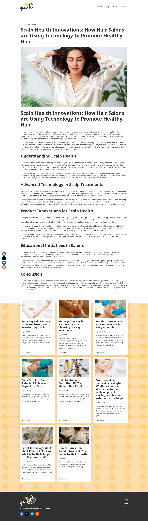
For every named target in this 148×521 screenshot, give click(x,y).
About (115, 7)
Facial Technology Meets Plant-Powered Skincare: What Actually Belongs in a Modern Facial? (37, 452)
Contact (123, 7)
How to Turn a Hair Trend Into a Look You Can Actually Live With (73, 450)
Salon (34, 24)
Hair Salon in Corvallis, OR (57, 136)
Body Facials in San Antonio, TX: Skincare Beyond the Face (35, 383)
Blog (107, 7)
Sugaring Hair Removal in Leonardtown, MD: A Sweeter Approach (36, 324)
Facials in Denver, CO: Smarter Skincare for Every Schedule (108, 324)
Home (100, 7)
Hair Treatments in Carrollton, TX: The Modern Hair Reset (70, 383)
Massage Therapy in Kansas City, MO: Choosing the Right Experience (71, 326)
